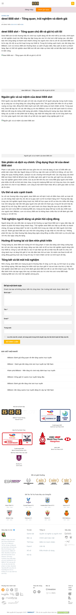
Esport (29, 546)
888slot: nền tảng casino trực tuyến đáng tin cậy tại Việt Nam (30, 390)
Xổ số (29, 550)
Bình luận (7, 292)
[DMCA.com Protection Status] (63, 612)
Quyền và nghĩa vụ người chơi (50, 534)
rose (22, 24)
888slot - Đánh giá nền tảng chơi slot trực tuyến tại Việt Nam (30, 364)
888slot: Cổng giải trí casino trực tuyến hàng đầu (25, 377)
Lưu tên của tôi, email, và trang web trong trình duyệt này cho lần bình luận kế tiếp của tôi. (38, 337)
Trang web (7, 328)
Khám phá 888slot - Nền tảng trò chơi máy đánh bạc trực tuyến (31, 370)
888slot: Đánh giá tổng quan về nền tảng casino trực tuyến (29, 358)
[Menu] (2, 3)
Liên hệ (42, 546)
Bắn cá (29, 538)
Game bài (30, 534)
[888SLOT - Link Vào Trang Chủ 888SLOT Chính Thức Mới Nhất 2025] (38, 3)
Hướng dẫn (5, 15)
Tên (6, 309)
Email (6, 318)
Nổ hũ (29, 555)
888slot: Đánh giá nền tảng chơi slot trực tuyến (25, 383)
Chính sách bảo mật (46, 538)
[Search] (72, 3)
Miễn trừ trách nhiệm (47, 542)
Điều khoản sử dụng (46, 550)
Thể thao (30, 542)
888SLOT (31, 612)
